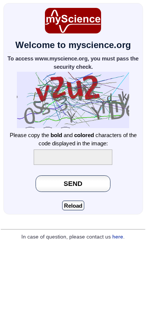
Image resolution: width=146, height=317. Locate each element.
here (117, 237)
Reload (73, 205)
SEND (73, 183)
